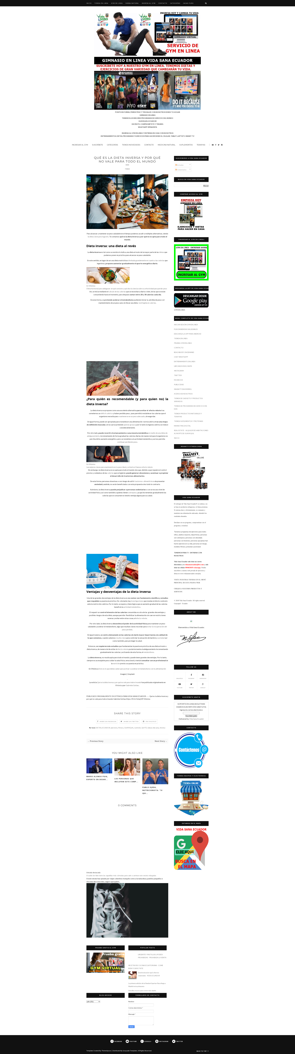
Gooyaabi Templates (130, 1051)
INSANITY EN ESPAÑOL (183, 389)
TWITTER (178, 375)
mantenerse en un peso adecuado (132, 416)
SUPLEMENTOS (186, 145)
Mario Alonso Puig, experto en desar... (97, 778)
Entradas (180, 165)
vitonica (162, 728)
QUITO (144, 728)
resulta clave (121, 638)
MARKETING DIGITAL (182, 426)
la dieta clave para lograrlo (98, 236)
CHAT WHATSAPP (181, 357)
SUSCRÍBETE (97, 145)
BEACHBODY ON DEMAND (184, 352)
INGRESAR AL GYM (80, 145)
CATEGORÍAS (175, 3)
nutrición (116, 663)
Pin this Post (151, 721)
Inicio (89, 3)
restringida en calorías (147, 303)
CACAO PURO (188, 3)
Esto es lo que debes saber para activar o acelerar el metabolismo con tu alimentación (132, 669)
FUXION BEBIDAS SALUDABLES (186, 329)
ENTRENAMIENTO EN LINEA (184, 361)
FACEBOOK (178, 380)
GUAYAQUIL (129, 728)
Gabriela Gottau (132, 685)
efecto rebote (141, 618)
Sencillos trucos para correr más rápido (142, 991)
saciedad (161, 638)
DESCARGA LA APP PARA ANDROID (187, 334)
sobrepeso (132, 492)
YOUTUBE (179, 687)
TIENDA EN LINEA (101, 3)
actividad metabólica (132, 607)
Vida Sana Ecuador (196, 719)
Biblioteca (179, 678)
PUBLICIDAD (179, 384)
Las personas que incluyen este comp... (126, 780)
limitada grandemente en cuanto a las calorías (146, 260)
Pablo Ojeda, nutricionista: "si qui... (152, 790)
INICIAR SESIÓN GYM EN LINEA (186, 325)
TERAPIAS (201, 145)
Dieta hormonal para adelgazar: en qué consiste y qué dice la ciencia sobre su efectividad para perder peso (126, 289)
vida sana (155, 728)
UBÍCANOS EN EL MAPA (183, 366)
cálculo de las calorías (117, 291)
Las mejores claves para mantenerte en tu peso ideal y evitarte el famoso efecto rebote (119, 467)
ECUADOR (106, 728)
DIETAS (98, 728)
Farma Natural (132, 3)
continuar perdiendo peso (127, 442)
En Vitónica (90, 286)
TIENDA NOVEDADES (131, 145)
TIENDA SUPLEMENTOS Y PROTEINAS (188, 421)
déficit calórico (107, 413)
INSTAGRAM (179, 371)
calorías (110, 473)
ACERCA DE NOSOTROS (183, 394)
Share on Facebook (108, 721)
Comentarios (181, 170)
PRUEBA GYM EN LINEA (183, 343)
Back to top (202, 1051)
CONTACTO (162, 3)
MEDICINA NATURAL (166, 145)
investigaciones (137, 601)
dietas (161, 252)
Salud (150, 728)
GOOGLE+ (203, 687)
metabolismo (148, 652)
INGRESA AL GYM (148, 3)
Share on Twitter (131, 721)
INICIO (176, 438)
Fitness (121, 728)
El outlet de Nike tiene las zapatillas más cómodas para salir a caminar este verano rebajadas (121, 875)
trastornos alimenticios (143, 481)
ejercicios (114, 728)
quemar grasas (129, 425)
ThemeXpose (106, 1051)
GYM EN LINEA (117, 3)
